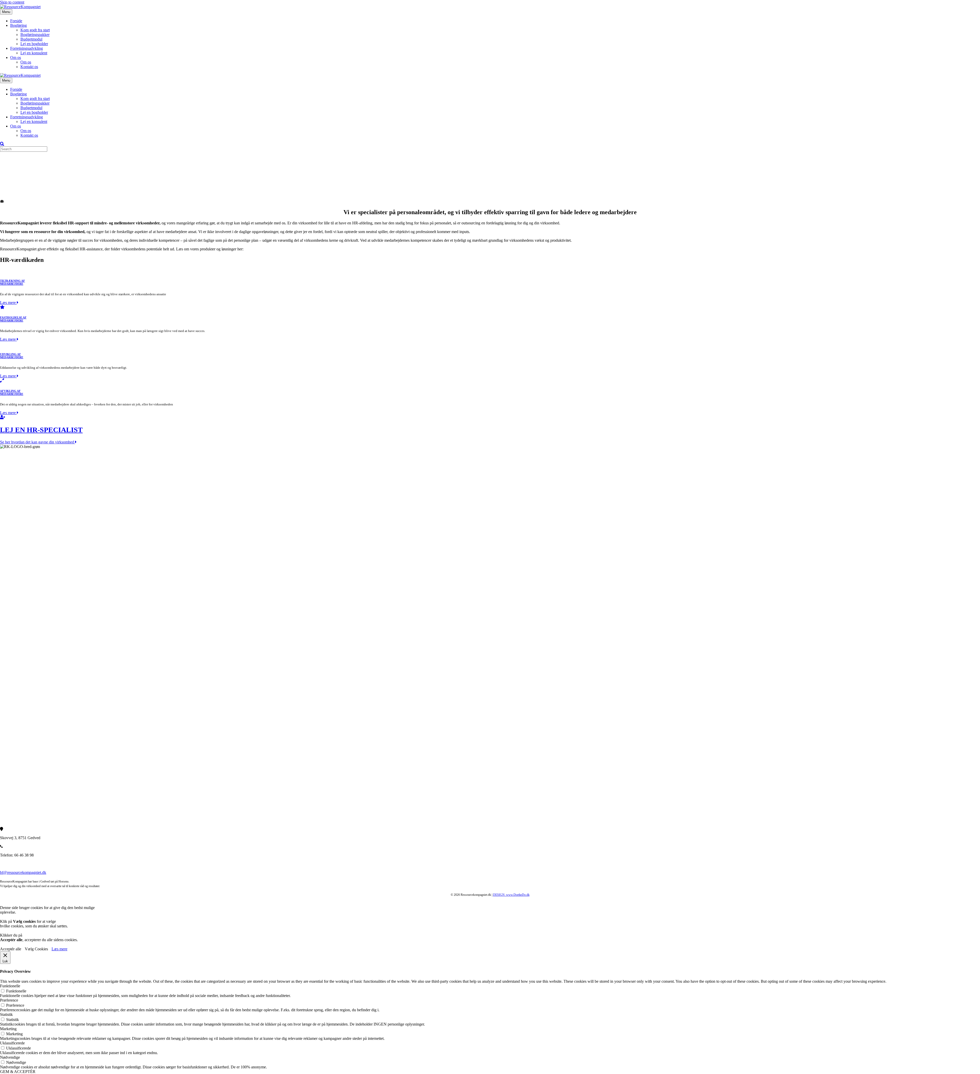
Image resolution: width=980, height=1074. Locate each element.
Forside (16, 21)
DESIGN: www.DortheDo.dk (511, 895)
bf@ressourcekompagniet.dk (23, 872)
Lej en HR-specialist (26, 192)
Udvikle (16, 183)
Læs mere (59, 949)
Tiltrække (18, 174)
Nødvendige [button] (10, 1057)
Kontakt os (29, 67)
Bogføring (18, 25)
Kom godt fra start (35, 30)
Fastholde (18, 179)
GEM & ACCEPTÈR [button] (17, 1071)
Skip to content (12, 2)
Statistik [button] (6, 1014)
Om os (15, 57)
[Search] (2, 144)
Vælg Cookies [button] (36, 949)
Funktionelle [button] (10, 986)
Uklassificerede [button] (12, 1043)
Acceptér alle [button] (10, 949)
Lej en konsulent (33, 53)
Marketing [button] (8, 1029)
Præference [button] (9, 1000)
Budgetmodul (31, 39)
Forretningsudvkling (26, 48)
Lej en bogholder (34, 44)
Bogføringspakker (35, 34)
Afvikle (16, 188)
